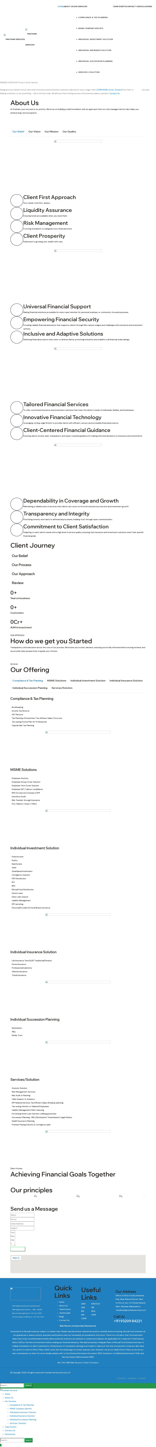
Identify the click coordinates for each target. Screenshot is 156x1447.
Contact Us (132, 6)
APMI (93, 1314)
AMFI (83, 1304)
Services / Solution (89, 72)
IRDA (93, 1311)
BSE (82, 1311)
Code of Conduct (91, 1362)
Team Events (119, 6)
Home (61, 6)
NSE (83, 1314)
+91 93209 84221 (128, 1321)
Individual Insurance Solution (94, 50)
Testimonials (64, 1313)
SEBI (83, 1307)
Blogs (61, 1316)
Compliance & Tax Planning (93, 17)
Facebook (121, 1378)
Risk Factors (76, 1362)
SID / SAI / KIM (64, 1362)
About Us (68, 6)
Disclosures (145, 6)
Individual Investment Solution (95, 39)
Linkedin (142, 1378)
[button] (11, 1196)
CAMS (84, 1318)
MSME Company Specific (90, 28)
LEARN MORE (109, 89)
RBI (92, 1307)
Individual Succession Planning (95, 61)
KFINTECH (95, 1304)
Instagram (132, 1378)
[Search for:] (12, 1385)
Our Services (80, 6)
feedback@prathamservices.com (131, 1310)
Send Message (17, 1249)
